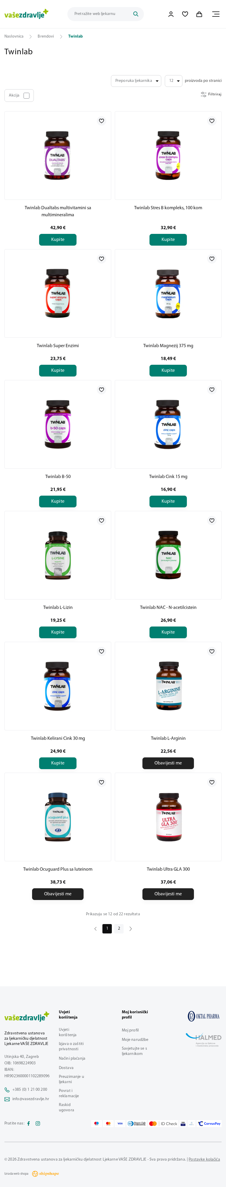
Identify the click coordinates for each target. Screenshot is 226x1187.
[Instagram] (38, 1124)
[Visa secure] (183, 1123)
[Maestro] (96, 1123)
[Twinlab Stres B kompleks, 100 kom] (168, 156)
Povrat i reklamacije (69, 1093)
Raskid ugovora (66, 1107)
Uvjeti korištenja (68, 1032)
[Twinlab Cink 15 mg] (168, 424)
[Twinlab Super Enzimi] (58, 293)
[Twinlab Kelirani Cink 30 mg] (58, 686)
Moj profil (130, 1030)
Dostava (66, 1068)
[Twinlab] (204, 1016)
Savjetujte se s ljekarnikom (134, 1051)
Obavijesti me (168, 763)
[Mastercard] (108, 1123)
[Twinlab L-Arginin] (168, 686)
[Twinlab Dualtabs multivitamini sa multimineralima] (58, 156)
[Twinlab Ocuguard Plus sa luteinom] (58, 817)
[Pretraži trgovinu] (135, 14)
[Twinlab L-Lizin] (58, 555)
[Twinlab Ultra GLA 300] (168, 817)
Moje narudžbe (135, 1040)
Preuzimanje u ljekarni (71, 1079)
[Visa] (120, 1123)
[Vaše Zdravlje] (26, 14)
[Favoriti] (185, 14)
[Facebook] (28, 1124)
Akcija (14, 95)
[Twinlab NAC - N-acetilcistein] (168, 555)
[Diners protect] (191, 1123)
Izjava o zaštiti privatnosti (71, 1046)
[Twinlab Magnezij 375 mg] (168, 293)
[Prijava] (171, 14)
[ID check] (163, 1123)
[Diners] (137, 1123)
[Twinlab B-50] (58, 424)
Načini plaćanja (72, 1058)
